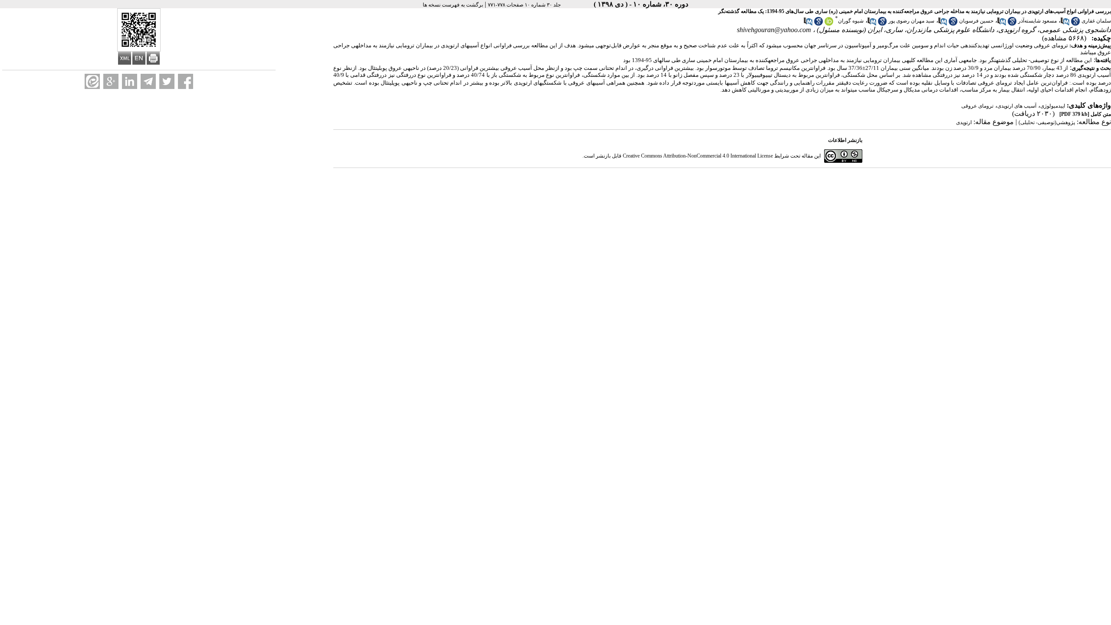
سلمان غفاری (1096, 21)
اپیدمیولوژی (1052, 106)
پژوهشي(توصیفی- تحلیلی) (1047, 122)
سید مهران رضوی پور (911, 21)
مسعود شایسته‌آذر (1037, 21)
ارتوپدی (964, 122)
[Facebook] (185, 81)
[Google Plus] (110, 81)
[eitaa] (92, 81)
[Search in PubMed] (1065, 24)
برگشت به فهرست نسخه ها (453, 5)
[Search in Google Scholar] (1075, 24)
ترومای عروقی (977, 106)
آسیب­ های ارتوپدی (1016, 106)
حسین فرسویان (976, 21)
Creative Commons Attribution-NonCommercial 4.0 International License (698, 156)
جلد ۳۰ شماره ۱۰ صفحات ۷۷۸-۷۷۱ (524, 5)
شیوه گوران (851, 21)
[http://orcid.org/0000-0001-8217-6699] (829, 24)
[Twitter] (166, 81)
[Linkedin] (129, 81)
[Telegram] (148, 81)
